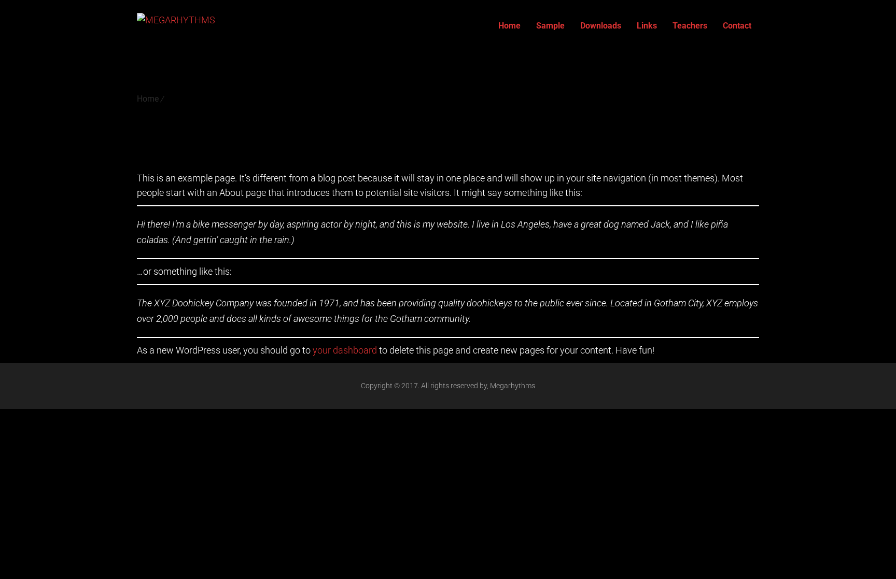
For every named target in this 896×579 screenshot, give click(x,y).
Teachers (690, 26)
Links (647, 26)
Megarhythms (512, 386)
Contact (737, 26)
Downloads (600, 26)
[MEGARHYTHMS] (176, 26)
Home (509, 26)
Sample (550, 26)
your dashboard (345, 350)
